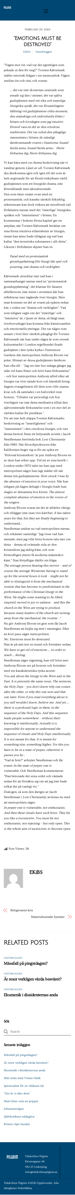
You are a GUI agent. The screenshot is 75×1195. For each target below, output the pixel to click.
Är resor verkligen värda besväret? (33, 979)
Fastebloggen (44, 51)
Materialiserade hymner (47, 917)
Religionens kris (21, 910)
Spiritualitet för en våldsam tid (24, 1086)
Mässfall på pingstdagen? (26, 963)
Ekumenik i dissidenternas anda (31, 995)
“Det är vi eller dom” (17, 1093)
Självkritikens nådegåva (19, 1116)
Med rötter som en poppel (21, 1101)
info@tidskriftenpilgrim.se (41, 1172)
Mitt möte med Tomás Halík (22, 1078)
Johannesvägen (14, 1109)
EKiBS (26, 51)
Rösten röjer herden (17, 1124)
